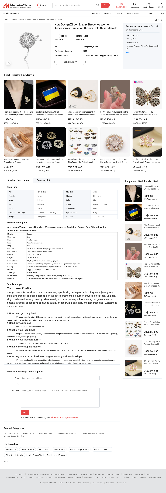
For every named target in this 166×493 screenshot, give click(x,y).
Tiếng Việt (142, 477)
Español (30, 477)
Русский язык (60, 477)
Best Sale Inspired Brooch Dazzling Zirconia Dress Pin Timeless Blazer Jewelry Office (152, 245)
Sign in (160, 7)
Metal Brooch (59, 449)
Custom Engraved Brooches (93, 433)
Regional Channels (113, 474)
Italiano (70, 477)
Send (25, 412)
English (22, 477)
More (128, 52)
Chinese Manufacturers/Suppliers (52, 474)
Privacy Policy (121, 483)
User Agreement (97, 483)
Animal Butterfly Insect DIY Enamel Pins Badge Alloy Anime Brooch (152, 323)
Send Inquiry (70, 62)
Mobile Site (139, 474)
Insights (148, 474)
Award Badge (28, 433)
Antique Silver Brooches (66, 433)
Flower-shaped (42, 192)
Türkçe (133, 477)
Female (39, 196)
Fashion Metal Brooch (56, 455)
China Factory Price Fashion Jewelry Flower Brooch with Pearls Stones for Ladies (152, 342)
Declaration (110, 483)
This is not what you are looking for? (35, 417)
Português (39, 477)
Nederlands (88, 477)
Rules (162, 13)
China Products (32, 474)
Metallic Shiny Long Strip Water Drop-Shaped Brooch (152, 284)
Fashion (39, 200)
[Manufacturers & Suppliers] (17, 5)
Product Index (128, 474)
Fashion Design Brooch (79, 449)
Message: (15, 390)
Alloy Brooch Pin (35, 455)
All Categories (11, 13)
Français (49, 477)
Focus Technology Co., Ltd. (66, 483)
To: (18, 384)
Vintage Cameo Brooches (14, 436)
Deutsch (78, 477)
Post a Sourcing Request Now (64, 417)
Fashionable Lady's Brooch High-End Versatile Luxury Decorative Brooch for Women (152, 187)
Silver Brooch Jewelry (14, 455)
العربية (97, 477)
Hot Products (19, 474)
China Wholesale (72, 474)
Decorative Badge (11, 433)
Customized (41, 204)
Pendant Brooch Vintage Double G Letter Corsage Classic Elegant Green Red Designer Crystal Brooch (152, 304)
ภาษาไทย (125, 477)
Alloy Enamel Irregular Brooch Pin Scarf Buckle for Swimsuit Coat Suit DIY (152, 226)
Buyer (106, 13)
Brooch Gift (43, 449)
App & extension (133, 13)
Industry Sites (99, 474)
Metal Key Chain (45, 433)
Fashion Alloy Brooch (102, 449)
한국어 (104, 477)
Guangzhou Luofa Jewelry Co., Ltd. (142, 26)
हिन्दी (117, 477)
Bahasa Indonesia (155, 477)
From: (17, 378)
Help (118, 13)
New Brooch (11, 449)
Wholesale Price (86, 474)
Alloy (95, 192)
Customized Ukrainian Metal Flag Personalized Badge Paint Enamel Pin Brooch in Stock (152, 207)
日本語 (111, 477)
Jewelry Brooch (27, 449)
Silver (95, 200)
